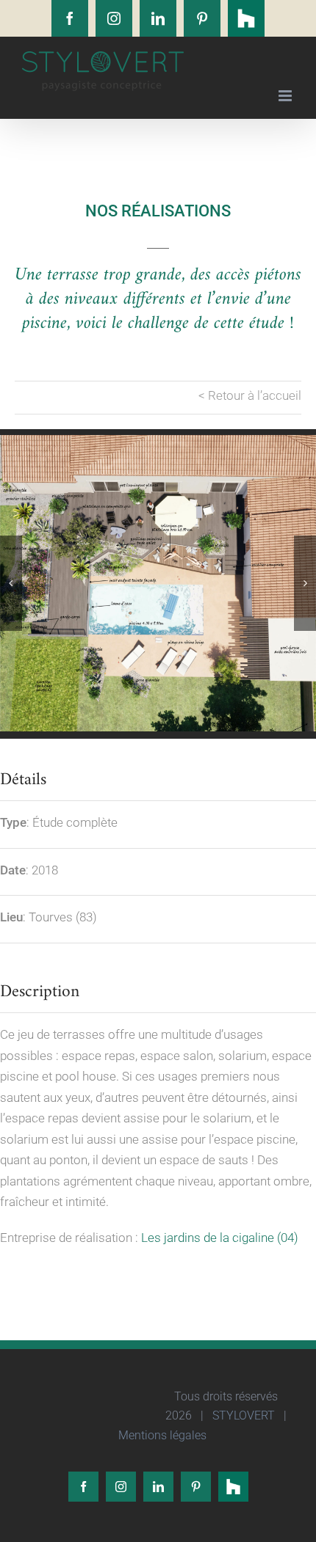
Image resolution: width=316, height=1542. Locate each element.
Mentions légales (161, 1435)
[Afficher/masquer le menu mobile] (286, 95)
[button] (11, 583)
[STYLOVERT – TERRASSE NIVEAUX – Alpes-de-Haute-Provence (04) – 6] (158, 583)
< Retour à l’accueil (249, 395)
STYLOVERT (242, 1415)
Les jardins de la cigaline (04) (219, 1237)
